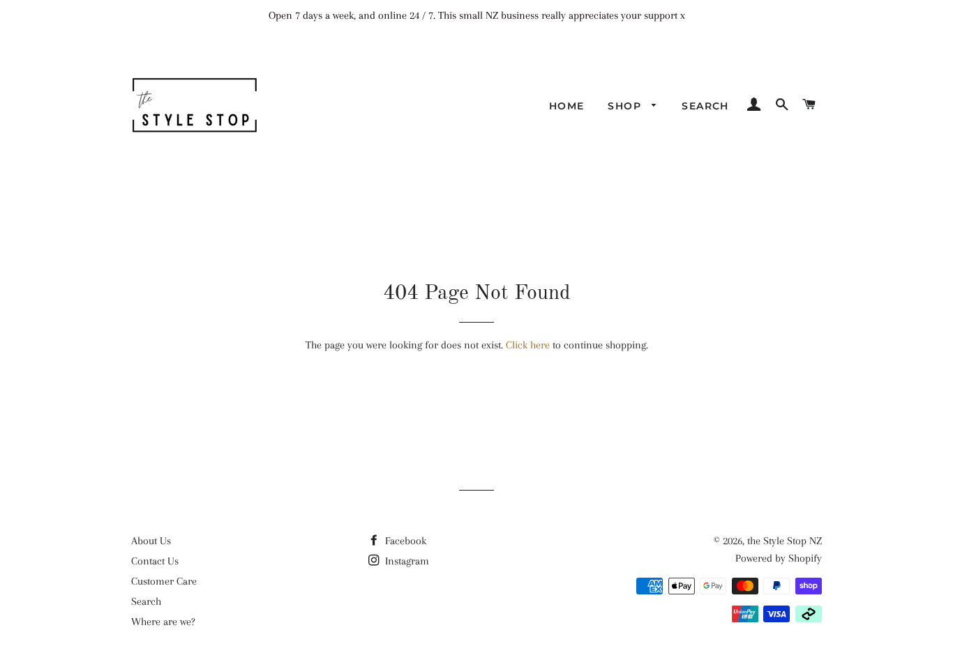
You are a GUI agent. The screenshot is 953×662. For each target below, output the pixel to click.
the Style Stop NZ (784, 540)
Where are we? (163, 621)
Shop (626, 106)
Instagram (405, 561)
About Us (151, 540)
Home (567, 106)
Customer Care (164, 581)
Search (705, 106)
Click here (528, 345)
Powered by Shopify (778, 558)
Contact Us (155, 561)
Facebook (404, 540)
